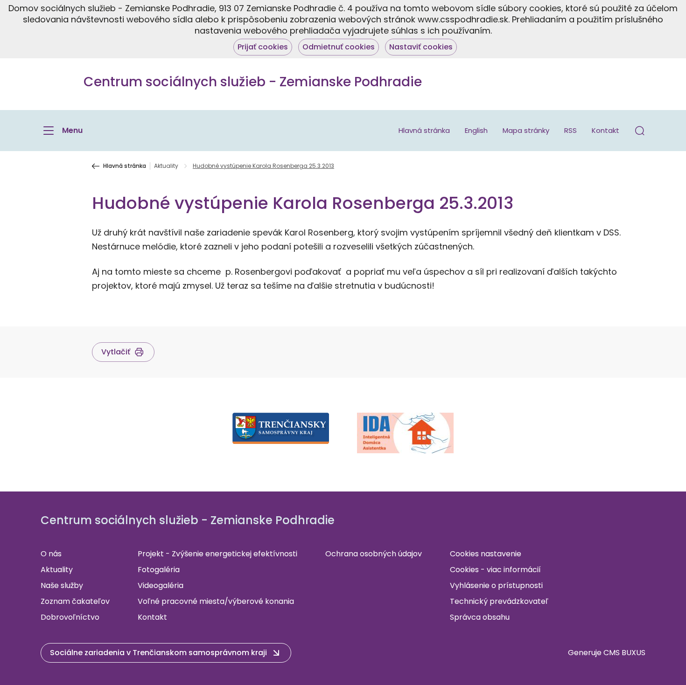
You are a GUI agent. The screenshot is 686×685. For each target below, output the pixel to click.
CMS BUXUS (624, 652)
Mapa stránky (526, 130)
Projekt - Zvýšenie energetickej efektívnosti (217, 553)
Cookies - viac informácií (495, 569)
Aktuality (166, 166)
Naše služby (62, 585)
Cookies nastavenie (485, 553)
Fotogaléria (159, 569)
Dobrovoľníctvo (70, 617)
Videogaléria (160, 585)
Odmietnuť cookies (338, 47)
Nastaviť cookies (421, 47)
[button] (640, 130)
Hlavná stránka (424, 130)
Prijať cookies (263, 47)
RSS (570, 130)
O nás (51, 553)
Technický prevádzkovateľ (499, 601)
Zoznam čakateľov (75, 601)
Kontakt (605, 130)
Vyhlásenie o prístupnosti (496, 585)
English (476, 130)
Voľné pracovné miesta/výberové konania (216, 601)
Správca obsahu (480, 617)
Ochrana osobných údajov (373, 553)
